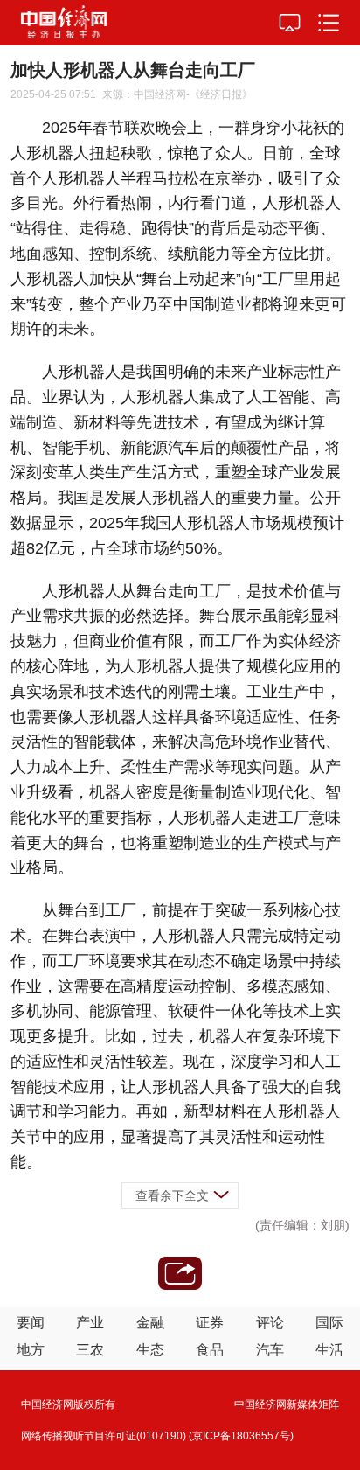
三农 (90, 1349)
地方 (31, 1349)
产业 (90, 1322)
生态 (150, 1349)
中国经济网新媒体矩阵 (286, 1404)
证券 (210, 1322)
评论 (270, 1322)
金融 (150, 1322)
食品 (210, 1349)
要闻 (31, 1322)
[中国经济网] (64, 22)
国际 (329, 1322)
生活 (329, 1349)
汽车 (270, 1349)
